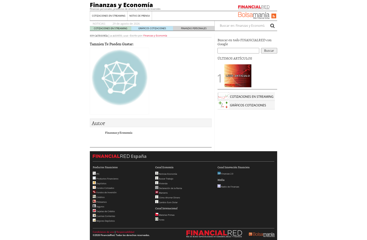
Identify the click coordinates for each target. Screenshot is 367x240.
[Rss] (274, 16)
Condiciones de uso (103, 232)
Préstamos (101, 201)
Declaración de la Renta (170, 188)
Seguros (100, 206)
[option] (159, 24)
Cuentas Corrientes (105, 216)
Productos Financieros (107, 178)
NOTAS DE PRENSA (139, 15)
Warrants (163, 192)
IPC (98, 173)
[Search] (272, 25)
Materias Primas (166, 214)
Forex (161, 219)
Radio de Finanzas (230, 186)
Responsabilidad (125, 232)
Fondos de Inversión (106, 192)
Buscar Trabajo (165, 178)
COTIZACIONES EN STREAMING (108, 15)
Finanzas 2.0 (227, 173)
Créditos (100, 197)
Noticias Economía (167, 173)
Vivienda (162, 183)
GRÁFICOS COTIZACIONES (152, 28)
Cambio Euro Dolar (168, 202)
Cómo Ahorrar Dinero (169, 197)
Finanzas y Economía (121, 5)
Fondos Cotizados (105, 188)
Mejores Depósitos (105, 220)
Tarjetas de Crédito (105, 211)
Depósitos (101, 183)
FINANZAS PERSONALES (194, 28)
